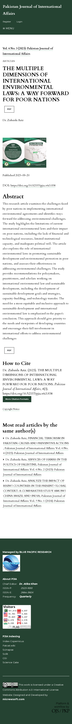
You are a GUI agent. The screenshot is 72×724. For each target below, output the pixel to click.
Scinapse (8, 649)
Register (7, 21)
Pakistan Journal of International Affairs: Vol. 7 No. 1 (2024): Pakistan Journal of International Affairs (34, 501)
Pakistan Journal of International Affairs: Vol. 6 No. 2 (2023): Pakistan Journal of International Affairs (34, 469)
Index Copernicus (13, 641)
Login (19, 21)
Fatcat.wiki (9, 645)
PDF (9, 109)
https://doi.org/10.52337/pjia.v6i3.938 (32, 185)
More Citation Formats (17, 399)
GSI (5, 658)
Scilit (5, 653)
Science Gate (11, 662)
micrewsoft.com (13, 699)
